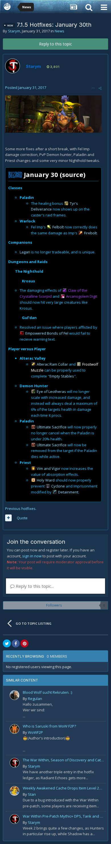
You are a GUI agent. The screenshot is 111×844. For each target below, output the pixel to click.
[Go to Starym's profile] (12, 66)
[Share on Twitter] (7, 643)
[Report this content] (93, 88)
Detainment (68, 492)
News (59, 31)
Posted (25, 87)
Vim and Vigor (48, 468)
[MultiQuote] (8, 517)
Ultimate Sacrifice (52, 427)
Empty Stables (62, 376)
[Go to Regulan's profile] (14, 695)
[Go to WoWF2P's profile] (14, 729)
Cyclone (58, 486)
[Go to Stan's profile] (14, 791)
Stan (32, 794)
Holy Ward (46, 480)
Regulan (35, 698)
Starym (14, 31)
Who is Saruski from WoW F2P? (49, 726)
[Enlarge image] (53, 113)
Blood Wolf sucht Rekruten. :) (47, 692)
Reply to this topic (55, 44)
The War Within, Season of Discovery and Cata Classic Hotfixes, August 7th (63, 759)
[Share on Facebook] (16, 643)
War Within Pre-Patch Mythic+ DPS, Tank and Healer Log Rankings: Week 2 (63, 816)
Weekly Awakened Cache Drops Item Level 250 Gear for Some (63, 788)
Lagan (25, 252)
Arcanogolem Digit (81, 296)
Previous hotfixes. (20, 508)
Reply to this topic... (34, 586)
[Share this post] (100, 88)
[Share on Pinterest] (24, 643)
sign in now (32, 556)
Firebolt (90, 233)
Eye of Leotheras (51, 391)
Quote (22, 517)
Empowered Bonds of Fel (46, 333)
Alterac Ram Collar (52, 364)
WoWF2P (35, 732)
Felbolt (58, 227)
